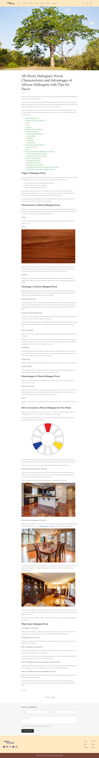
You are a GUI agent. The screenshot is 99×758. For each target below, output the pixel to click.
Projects (86, 747)
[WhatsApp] (16, 747)
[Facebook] (4, 747)
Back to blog (51, 697)
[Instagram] (7, 747)
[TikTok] (10, 747)
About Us (93, 741)
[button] (32, 3)
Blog (85, 744)
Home (85, 741)
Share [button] (24, 690)
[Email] (13, 747)
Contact (93, 747)
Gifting (93, 744)
